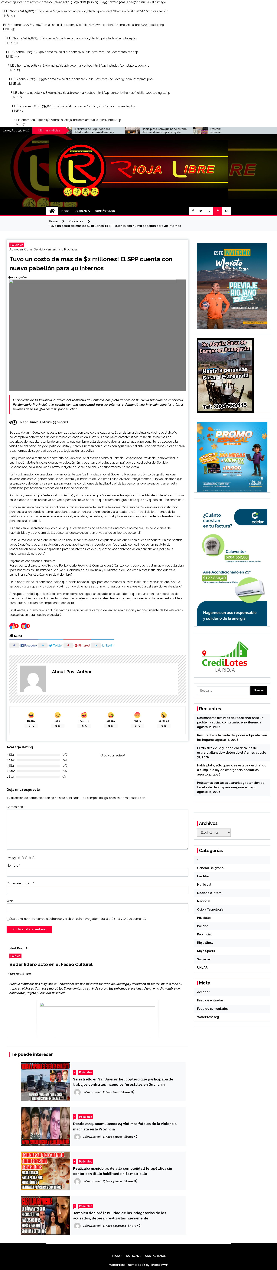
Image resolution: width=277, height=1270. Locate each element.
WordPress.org (208, 1017)
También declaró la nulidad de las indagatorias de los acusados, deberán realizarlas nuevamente (119, 1215)
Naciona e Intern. (209, 893)
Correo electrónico (20, 883)
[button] (209, 211)
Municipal (204, 884)
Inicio (65, 211)
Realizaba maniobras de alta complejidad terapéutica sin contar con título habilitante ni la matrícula (122, 1171)
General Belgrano (210, 868)
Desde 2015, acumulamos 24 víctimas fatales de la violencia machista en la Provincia (125, 1126)
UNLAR (202, 967)
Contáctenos (105, 211)
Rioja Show (205, 942)
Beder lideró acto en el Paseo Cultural (51, 964)
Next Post (16, 948)
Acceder (203, 992)
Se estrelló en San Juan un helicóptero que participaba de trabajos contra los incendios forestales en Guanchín (123, 1081)
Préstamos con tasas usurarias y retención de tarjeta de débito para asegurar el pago (185, 130)
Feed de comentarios (212, 1008)
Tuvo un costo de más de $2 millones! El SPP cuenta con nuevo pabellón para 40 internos (90, 264)
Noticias (80, 211)
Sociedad (204, 959)
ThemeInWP (159, 1265)
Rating (12, 858)
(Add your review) (112, 755)
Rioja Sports (206, 951)
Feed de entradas (210, 1000)
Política (15, 955)
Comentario (16, 807)
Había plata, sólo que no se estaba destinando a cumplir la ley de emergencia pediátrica (118, 130)
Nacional (203, 901)
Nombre (13, 865)
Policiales (16, 244)
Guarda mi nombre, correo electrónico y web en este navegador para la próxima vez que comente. (77, 919)
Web (10, 901)
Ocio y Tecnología (210, 909)
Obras (28, 249)
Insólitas (203, 876)
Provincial (204, 934)
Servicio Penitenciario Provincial (55, 249)
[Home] (52, 211)
